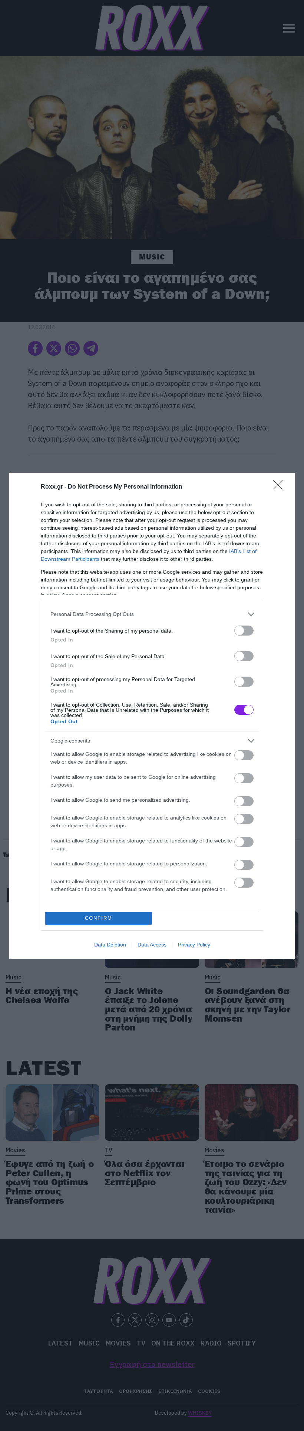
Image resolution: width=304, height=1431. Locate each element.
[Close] (280, 487)
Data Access (152, 945)
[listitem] (152, 614)
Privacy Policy (194, 945)
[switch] (244, 631)
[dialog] (152, 716)
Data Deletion (110, 945)
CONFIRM (98, 918)
